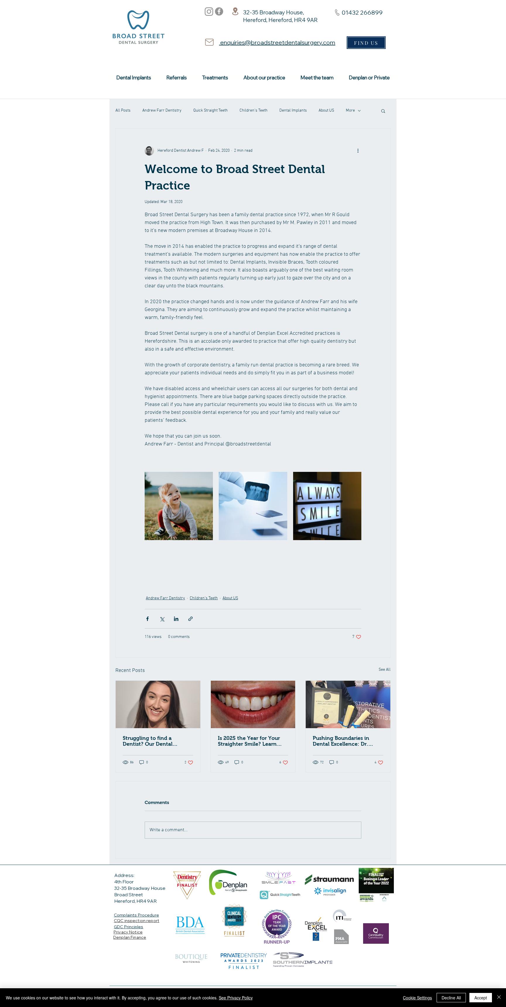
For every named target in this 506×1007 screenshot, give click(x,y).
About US (326, 110)
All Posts (123, 110)
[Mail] (209, 42)
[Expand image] (179, 506)
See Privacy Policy (236, 998)
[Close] (498, 997)
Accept (480, 998)
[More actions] (357, 150)
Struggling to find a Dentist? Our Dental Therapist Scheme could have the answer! (153, 741)
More (350, 110)
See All (385, 669)
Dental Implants (293, 110)
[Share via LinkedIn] (176, 619)
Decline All (451, 998)
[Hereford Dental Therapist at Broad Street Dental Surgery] (158, 704)
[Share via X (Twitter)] (162, 619)
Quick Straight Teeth (210, 110)
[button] (383, 110)
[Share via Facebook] (147, 619)
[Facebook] (219, 11)
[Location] (235, 11)
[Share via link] (190, 619)
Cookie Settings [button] (417, 998)
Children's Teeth (254, 110)
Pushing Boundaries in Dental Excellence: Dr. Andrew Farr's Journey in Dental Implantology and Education (344, 741)
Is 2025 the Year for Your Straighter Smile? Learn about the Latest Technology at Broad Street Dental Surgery (252, 741)
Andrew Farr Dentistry (162, 110)
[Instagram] (209, 11)
